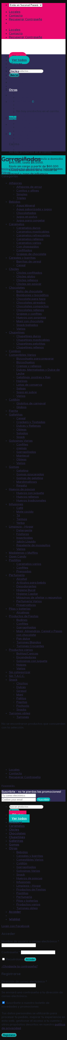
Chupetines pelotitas (30, 343)
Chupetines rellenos (30, 347)
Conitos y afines (27, 190)
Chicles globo (25, 276)
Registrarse (9, 1035)
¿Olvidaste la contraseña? (19, 966)
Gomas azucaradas (30, 474)
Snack (21, 116)
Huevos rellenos (27, 496)
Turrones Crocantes (30, 646)
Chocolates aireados (30, 302)
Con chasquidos (27, 246)
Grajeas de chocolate (31, 254)
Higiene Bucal (25, 590)
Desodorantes (26, 586)
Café (19, 508)
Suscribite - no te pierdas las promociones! (31, 791)
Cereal (20, 265)
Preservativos (26, 605)
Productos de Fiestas (31, 131)
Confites (22, 444)
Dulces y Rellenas (28, 425)
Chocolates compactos (32, 306)
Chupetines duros (28, 336)
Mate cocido (25, 511)
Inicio (5, 169)
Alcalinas (22, 612)
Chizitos (22, 683)
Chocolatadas (26, 213)
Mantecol (22, 455)
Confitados (24, 250)
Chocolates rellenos (30, 310)
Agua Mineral (25, 205)
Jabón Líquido (26, 541)
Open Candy (17, 556)
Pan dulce (23, 638)
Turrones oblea (27, 149)
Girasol (21, 691)
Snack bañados (27, 325)
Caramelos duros (28, 228)
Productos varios (28, 146)
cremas (21, 448)
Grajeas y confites (29, 313)
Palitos (21, 698)
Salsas (21, 388)
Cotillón (22, 105)
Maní (19, 694)
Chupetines (17, 78)
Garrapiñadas (26, 108)
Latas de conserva (29, 384)
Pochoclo (22, 706)
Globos (21, 407)
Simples (21, 194)
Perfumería (24, 138)
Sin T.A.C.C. (17, 676)
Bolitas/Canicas (27, 653)
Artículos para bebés (31, 582)
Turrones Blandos (28, 642)
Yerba (20, 523)
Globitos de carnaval (31, 403)
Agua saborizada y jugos (34, 209)
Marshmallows (26, 482)
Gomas (14, 86)
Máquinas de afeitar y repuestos (39, 597)
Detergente (24, 530)
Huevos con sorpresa (31, 317)
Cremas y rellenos (28, 366)
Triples (21, 198)
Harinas (21, 381)
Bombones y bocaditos (32, 295)
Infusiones (24, 123)
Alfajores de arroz (29, 187)
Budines (21, 620)
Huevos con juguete (30, 493)
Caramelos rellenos (29, 239)
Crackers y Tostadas (30, 422)
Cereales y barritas (30, 97)
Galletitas (16, 82)
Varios (20, 328)
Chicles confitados (29, 272)
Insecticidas (24, 538)
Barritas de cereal (28, 261)
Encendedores (26, 657)
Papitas (21, 702)
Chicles (14, 71)
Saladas (22, 433)
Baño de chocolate (29, 291)
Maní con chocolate (29, 321)
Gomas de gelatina (29, 478)
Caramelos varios (28, 243)
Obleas (21, 429)
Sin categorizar (19, 672)
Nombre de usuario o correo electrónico (30, 941)
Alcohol (21, 579)
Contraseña (10, 952)
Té (18, 515)
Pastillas (22, 134)
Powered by (8, 785)
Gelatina (22, 470)
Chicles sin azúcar (28, 284)
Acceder (30, 959)
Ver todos (19, 818)
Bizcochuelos (25, 362)
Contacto (16, 15)
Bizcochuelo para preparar (35, 358)
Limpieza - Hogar (21, 526)
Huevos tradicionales (31, 500)
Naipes (21, 664)
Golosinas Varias (28, 112)
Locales (14, 12)
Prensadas (23, 571)
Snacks (21, 709)
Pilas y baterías (27, 142)
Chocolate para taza (30, 299)
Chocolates (17, 75)
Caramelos (17, 67)
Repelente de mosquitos (33, 545)
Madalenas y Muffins (23, 552)
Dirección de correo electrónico (24, 981)
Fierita (13, 411)
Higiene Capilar (27, 594)
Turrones (22, 717)
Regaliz (21, 485)
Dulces (21, 687)
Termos (21, 519)
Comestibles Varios (30, 101)
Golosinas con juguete (31, 661)
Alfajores (15, 183)
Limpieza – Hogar (29, 127)
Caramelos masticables (32, 231)
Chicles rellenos (27, 280)
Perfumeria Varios (29, 601)
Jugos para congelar (30, 220)
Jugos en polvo (26, 216)
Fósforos (22, 534)
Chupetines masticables (33, 340)
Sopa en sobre (26, 392)
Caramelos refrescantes (33, 235)
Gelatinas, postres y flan (33, 377)
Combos (15, 351)
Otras (13, 90)
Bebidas (22, 93)
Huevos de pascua (29, 120)
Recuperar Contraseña (25, 19)
